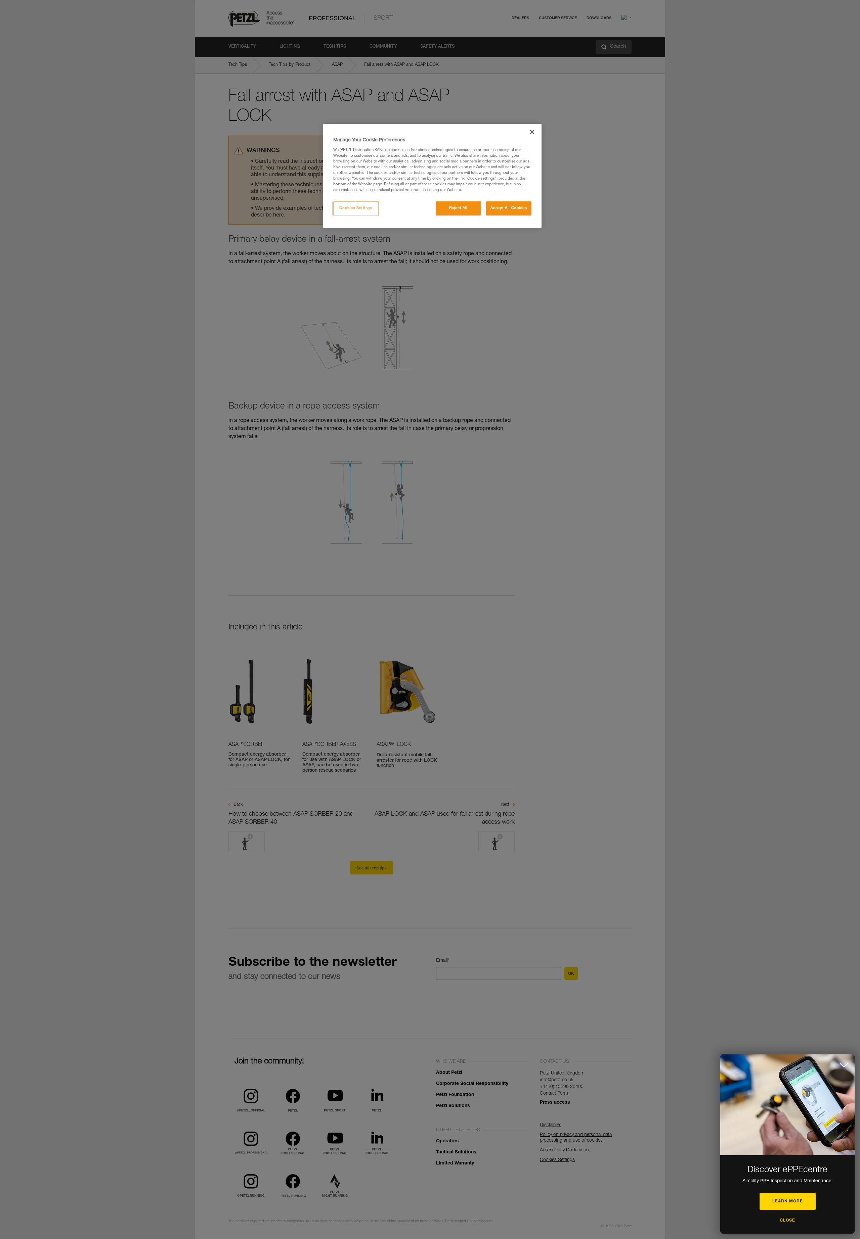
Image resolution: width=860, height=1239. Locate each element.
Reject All (458, 208)
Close (787, 1221)
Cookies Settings (355, 208)
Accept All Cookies (508, 208)
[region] (432, 176)
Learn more (787, 1201)
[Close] (532, 132)
